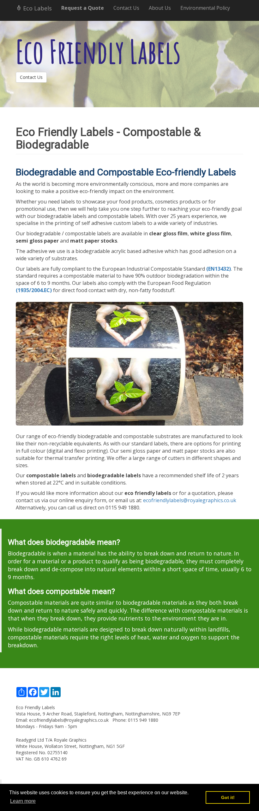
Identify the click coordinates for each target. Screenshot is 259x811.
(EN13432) (218, 268)
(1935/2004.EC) (34, 290)
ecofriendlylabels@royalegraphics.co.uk (189, 500)
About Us (160, 7)
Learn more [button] (23, 801)
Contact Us (126, 7)
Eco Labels (36, 8)
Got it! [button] (228, 797)
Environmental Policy (205, 7)
